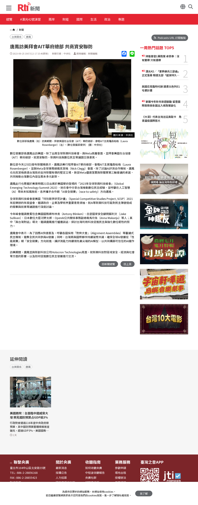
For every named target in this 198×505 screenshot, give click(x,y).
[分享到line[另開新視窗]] (132, 54)
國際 (79, 19)
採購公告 (61, 472)
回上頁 (127, 264)
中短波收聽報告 (95, 472)
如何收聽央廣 (93, 468)
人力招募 (61, 477)
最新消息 (61, 468)
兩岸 (52, 19)
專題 (121, 19)
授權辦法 (120, 477)
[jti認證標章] (174, 477)
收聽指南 (93, 462)
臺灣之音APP (152, 462)
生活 (93, 19)
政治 (107, 19)
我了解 (144, 493)
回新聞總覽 (108, 264)
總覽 (9, 19)
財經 (65, 19)
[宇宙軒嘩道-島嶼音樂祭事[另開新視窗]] (164, 286)
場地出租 (120, 472)
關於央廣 (63, 462)
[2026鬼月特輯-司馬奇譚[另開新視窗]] (164, 251)
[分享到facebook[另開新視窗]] (124, 54)
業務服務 (122, 462)
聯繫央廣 (21, 462)
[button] (9, 8)
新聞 (21, 30)
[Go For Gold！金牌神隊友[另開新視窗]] (164, 216)
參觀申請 (120, 468)
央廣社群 (90, 477)
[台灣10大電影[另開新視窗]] (164, 321)
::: (11, 30)
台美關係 (17, 37)
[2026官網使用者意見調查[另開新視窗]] (164, 181)
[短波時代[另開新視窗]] (164, 146)
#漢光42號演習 (30, 19)
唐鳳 (28, 37)
